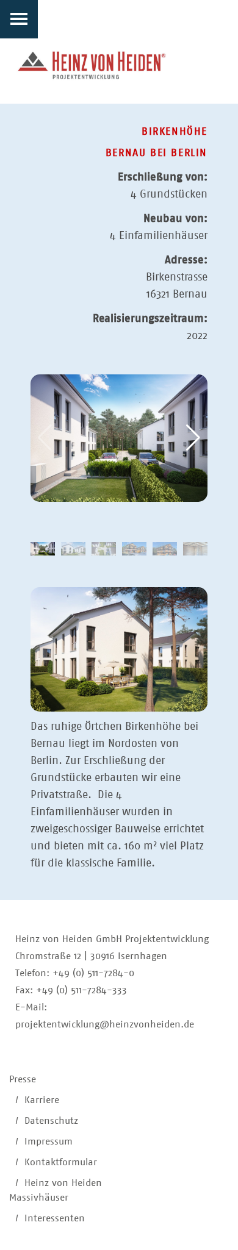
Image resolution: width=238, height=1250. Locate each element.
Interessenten (54, 1218)
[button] (193, 437)
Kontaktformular (60, 1162)
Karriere (41, 1099)
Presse (22, 1079)
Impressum (48, 1141)
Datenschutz (51, 1120)
